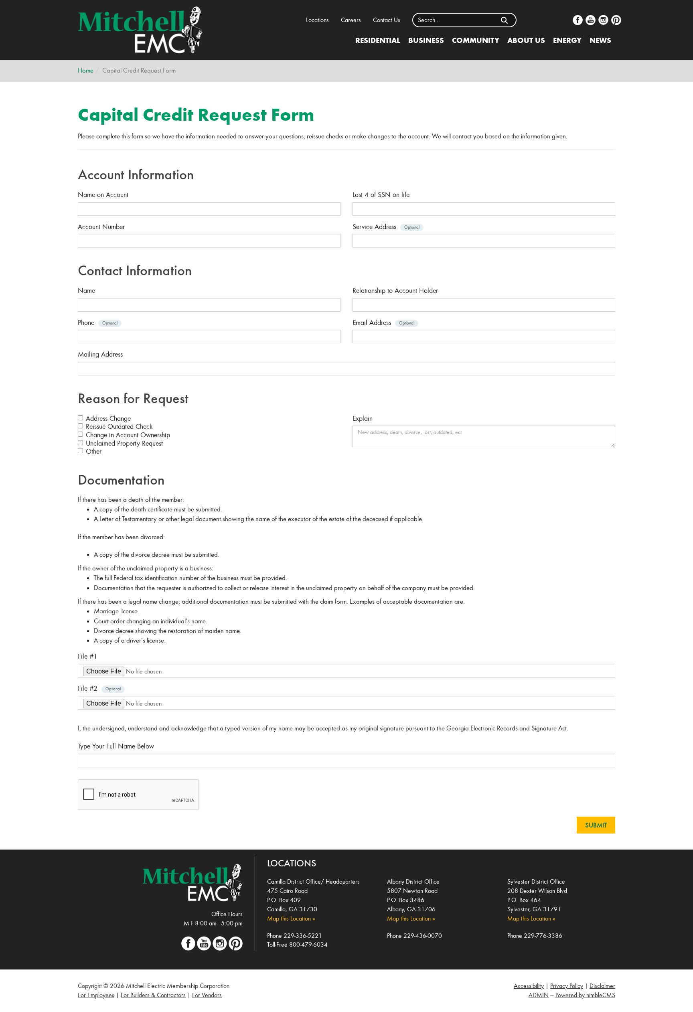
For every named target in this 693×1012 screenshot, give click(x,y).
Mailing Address (100, 354)
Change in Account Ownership (128, 434)
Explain (363, 418)
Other (93, 451)
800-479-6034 (308, 944)
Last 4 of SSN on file (381, 194)
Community (475, 40)
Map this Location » (291, 918)
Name (86, 290)
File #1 (87, 656)
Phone (98, 322)
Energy (567, 40)
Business (426, 40)
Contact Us (386, 20)
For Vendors (207, 995)
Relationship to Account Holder (395, 290)
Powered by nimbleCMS (585, 995)
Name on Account (103, 194)
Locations (317, 20)
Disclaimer (602, 986)
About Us (526, 40)
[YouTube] (590, 19)
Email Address (383, 322)
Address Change (108, 418)
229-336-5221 (303, 935)
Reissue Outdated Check (119, 426)
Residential (377, 40)
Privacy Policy (566, 986)
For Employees (96, 995)
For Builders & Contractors (153, 995)
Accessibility (529, 986)
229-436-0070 (422, 935)
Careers (351, 20)
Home (85, 70)
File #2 (99, 688)
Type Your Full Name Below (116, 746)
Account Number (101, 226)
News (600, 40)
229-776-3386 (543, 935)
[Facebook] (577, 19)
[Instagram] (602, 19)
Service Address (386, 226)
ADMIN (539, 995)
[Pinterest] (615, 19)
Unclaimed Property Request (124, 443)
